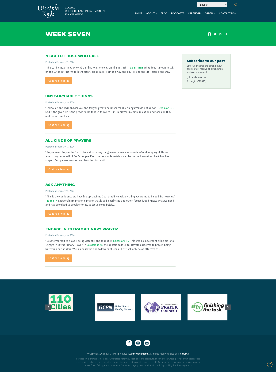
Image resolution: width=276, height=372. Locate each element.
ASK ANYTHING (60, 185)
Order (209, 13)
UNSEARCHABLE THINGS (69, 96)
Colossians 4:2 (121, 240)
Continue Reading (58, 80)
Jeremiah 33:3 (166, 108)
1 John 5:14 (51, 200)
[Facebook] (209, 34)
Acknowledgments (138, 353)
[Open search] (236, 5)
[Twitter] (215, 34)
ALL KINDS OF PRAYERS (68, 140)
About (150, 13)
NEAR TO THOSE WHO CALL (72, 56)
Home (138, 13)
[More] (226, 34)
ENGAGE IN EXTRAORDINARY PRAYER (81, 229)
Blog (164, 13)
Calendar (194, 13)
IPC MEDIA (183, 353)
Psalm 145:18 (136, 67)
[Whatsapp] (220, 34)
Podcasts (177, 13)
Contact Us (226, 13)
